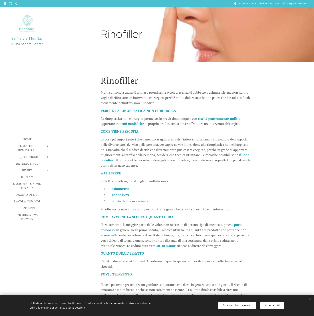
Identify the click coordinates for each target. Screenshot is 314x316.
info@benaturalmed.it (298, 3)
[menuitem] (27, 139)
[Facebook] (5, 4)
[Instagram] (10, 4)
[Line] (16, 4)
